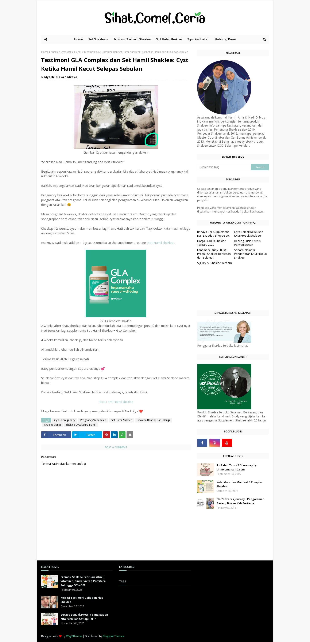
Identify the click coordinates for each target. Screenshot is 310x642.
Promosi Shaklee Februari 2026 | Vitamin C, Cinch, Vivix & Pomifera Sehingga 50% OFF (83, 581)
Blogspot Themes (113, 636)
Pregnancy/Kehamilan (93, 420)
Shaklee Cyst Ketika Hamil (66, 52)
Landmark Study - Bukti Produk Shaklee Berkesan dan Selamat (214, 253)
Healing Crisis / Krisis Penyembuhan (247, 243)
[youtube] (227, 443)
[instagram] (214, 443)
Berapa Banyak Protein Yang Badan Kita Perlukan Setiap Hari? (84, 617)
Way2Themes (74, 636)
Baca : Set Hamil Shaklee (115, 401)
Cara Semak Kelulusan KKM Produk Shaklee (248, 233)
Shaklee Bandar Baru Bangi (153, 420)
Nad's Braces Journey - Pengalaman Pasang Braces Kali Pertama (240, 501)
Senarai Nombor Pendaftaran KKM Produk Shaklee (250, 253)
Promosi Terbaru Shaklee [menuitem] (132, 39)
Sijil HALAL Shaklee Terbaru (214, 263)
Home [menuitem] (78, 39)
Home (45, 52)
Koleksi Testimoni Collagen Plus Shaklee (82, 600)
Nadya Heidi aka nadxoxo (59, 77)
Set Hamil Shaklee (161, 242)
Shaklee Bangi (52, 425)
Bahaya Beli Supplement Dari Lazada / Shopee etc (213, 233)
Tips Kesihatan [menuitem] (198, 39)
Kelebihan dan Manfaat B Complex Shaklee (240, 484)
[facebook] (202, 443)
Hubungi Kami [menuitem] (225, 39)
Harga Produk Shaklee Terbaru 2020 (211, 243)
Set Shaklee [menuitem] (96, 39)
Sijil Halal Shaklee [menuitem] (169, 39)
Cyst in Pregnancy (64, 420)
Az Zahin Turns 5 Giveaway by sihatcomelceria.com (237, 467)
